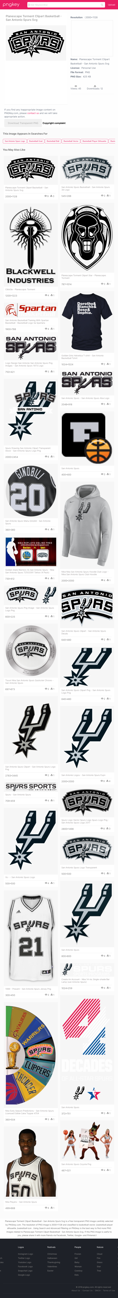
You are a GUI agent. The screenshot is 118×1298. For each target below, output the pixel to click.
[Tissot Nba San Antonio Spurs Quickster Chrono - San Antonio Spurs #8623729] (31, 651)
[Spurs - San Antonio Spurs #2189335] (31, 787)
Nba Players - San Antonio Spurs (21, 1202)
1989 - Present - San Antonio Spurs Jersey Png (28, 989)
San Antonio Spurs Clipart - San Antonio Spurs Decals (83, 632)
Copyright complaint (54, 123)
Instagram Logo (25, 1254)
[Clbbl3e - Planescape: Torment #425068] (31, 245)
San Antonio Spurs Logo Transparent (79, 867)
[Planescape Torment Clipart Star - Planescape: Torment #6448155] (87, 238)
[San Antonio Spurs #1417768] (87, 438)
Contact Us (87, 1290)
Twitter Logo (24, 1258)
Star (99, 1266)
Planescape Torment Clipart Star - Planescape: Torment (83, 276)
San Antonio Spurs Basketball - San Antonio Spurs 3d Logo (85, 188)
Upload (111, 4)
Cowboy (78, 1270)
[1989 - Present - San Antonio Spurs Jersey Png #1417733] (31, 938)
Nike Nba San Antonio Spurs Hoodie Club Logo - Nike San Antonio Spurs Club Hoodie (85, 573)
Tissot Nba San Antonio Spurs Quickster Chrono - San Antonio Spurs (29, 681)
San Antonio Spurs (70, 468)
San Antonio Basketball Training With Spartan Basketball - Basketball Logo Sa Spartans (27, 321)
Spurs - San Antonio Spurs (18, 794)
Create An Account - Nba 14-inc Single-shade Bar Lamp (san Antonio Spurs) (85, 980)
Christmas (52, 1254)
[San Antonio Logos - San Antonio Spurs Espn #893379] (87, 739)
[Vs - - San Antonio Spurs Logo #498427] (31, 841)
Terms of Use (109, 1290)
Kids (77, 1275)
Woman (78, 1266)
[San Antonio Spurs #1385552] (87, 914)
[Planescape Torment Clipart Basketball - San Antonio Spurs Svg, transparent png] (36, 43)
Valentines (52, 1266)
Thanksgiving (53, 1262)
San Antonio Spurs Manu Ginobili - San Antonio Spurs (28, 522)
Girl (76, 1258)
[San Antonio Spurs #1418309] (87, 1050)
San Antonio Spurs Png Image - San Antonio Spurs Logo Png (29, 609)
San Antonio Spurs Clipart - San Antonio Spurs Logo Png (30, 768)
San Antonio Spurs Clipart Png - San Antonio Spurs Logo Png (85, 691)
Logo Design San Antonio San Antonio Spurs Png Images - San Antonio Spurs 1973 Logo (29, 364)
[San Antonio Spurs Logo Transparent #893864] (87, 850)
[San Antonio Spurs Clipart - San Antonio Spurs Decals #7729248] (87, 608)
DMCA (98, 1290)
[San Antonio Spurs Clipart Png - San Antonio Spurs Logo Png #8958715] (87, 667)
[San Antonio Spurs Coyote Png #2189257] (87, 1141)
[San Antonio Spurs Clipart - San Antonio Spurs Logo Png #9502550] (31, 730)
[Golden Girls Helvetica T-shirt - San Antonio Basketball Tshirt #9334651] (87, 322)
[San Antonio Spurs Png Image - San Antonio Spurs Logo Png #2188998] (31, 595)
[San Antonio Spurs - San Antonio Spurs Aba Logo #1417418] (87, 383)
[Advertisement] (35, 82)
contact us (33, 113)
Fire (98, 1258)
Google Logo (24, 1275)
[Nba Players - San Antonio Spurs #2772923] (31, 1162)
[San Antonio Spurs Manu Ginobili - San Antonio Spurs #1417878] (31, 491)
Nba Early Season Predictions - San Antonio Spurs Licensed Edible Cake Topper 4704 (29, 1112)
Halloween (52, 1258)
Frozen (78, 1254)
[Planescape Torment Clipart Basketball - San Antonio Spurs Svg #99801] (31, 170)
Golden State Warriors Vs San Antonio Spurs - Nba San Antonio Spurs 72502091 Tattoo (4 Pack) (29, 571)
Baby (77, 1262)
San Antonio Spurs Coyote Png (76, 1164)
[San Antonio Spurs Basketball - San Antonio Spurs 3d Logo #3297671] (87, 170)
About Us (76, 1290)
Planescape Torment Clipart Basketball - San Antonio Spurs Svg (26, 188)
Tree (99, 1270)
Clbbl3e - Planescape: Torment (20, 289)
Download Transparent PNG (23, 123)
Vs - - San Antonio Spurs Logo (20, 877)
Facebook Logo (25, 1266)
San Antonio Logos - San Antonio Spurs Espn (83, 775)
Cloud (99, 1254)
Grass (99, 1262)
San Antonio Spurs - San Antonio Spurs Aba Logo (85, 398)
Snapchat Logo (25, 1270)
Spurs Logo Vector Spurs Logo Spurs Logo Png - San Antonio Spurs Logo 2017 (85, 821)
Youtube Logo (24, 1262)
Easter (50, 1270)
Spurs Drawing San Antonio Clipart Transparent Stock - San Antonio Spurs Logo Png (28, 449)
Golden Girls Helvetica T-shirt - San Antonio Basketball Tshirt (82, 356)
